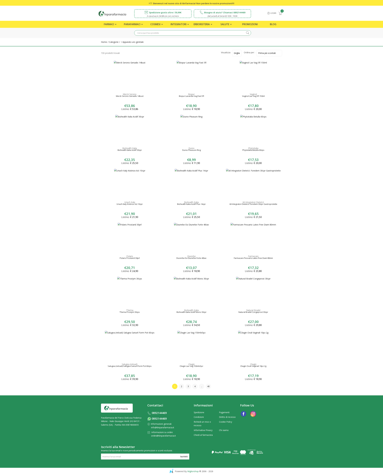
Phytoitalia (253, 148)
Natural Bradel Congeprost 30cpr (253, 312)
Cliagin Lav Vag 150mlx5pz (191, 366)
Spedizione (199, 412)
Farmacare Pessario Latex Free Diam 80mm (253, 258)
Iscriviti (184, 456)
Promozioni (250, 24)
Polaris (129, 256)
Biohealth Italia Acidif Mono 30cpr (191, 312)
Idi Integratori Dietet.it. (253, 202)
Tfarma (129, 310)
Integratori (179, 24)
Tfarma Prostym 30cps (130, 312)
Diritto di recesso (227, 417)
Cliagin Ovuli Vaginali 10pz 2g (253, 366)
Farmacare (253, 256)
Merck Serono (129, 94)
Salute (225, 24)
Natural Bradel (253, 310)
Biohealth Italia (129, 148)
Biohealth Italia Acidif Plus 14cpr (191, 204)
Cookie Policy (225, 421)
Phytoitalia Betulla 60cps (253, 150)
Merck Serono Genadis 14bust (129, 96)
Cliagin (191, 364)
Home (104, 42)
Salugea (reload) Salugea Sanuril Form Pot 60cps (130, 366)
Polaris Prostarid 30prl (130, 258)
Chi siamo (224, 430)
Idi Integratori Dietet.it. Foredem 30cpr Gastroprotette (253, 204)
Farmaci (109, 24)
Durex (191, 148)
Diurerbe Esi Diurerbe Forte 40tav (191, 258)
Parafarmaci (132, 24)
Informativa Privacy (203, 430)
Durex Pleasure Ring (191, 150)
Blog (273, 24)
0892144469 (159, 413)
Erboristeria (202, 24)
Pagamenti (224, 412)
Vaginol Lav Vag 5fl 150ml (253, 96)
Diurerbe (191, 256)
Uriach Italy (129, 202)
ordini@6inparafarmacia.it (163, 435)
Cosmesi (155, 24)
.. (201, 386)
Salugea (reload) (129, 364)
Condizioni (199, 417)
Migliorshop (193, 471)
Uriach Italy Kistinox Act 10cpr (130, 204)
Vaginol (253, 94)
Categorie (113, 42)
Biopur (191, 94)
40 (208, 386)
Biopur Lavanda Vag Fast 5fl (191, 96)
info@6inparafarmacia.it (162, 427)
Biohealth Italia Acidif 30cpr (130, 150)
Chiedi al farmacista (203, 435)
